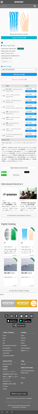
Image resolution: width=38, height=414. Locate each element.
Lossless (20, 48)
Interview (23, 338)
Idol (4, 343)
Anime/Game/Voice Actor (10, 345)
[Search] (35, 6)
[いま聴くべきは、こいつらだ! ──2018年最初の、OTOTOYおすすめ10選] (9, 193)
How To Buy (6, 66)
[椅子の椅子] (4, 90)
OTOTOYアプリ (7, 381)
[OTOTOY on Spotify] (21, 316)
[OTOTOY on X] (6, 316)
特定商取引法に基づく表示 (10, 374)
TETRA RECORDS (9, 53)
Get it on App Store (12, 321)
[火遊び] (4, 118)
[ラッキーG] (4, 135)
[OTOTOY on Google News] (31, 316)
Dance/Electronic (7, 350)
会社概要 (5, 366)
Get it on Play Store (25, 321)
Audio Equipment (25, 348)
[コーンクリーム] (4, 107)
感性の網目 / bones (9, 273)
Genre (5, 332)
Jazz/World (6, 353)
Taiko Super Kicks (8, 46)
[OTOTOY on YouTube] (26, 316)
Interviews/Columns (11, 184)
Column (23, 340)
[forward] (12, 412)
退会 (22, 383)
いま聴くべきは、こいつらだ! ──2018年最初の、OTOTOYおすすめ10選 (9, 204)
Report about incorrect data (19, 168)
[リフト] (4, 96)
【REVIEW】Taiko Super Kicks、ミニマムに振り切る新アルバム (28, 204)
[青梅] (4, 124)
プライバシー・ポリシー (9, 371)
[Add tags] (10, 61)
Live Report (24, 345)
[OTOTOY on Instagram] (11, 316)
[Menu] (2, 2)
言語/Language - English (19, 394)
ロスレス (5, 61)
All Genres (11, 332)
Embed (17, 175)
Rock (4, 338)
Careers (5, 389)
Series (22, 335)
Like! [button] (4, 175)
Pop (4, 340)
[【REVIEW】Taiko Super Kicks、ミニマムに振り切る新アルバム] (28, 193)
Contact (23, 378)
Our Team (5, 386)
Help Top (23, 364)
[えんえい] (4, 101)
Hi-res (4, 335)
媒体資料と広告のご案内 (9, 384)
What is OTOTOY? (7, 364)
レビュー (22, 200)
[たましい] (4, 130)
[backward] (2, 412)
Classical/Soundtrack (8, 355)
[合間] (4, 113)
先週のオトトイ (25, 350)
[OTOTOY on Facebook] (16, 316)
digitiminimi (16, 407)
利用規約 (5, 369)
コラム (4, 200)
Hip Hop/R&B (6, 348)
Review (23, 343)
